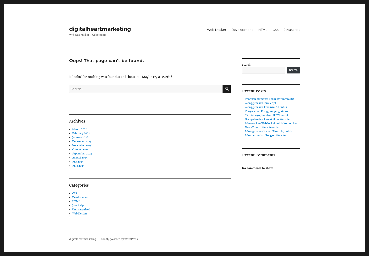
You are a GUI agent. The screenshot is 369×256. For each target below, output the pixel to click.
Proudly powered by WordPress (119, 239)
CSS (276, 30)
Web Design (216, 30)
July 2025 (78, 161)
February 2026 (81, 133)
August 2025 (80, 157)
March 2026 (79, 129)
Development (242, 30)
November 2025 (82, 145)
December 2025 (81, 141)
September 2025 (82, 153)
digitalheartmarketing (100, 29)
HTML (262, 30)
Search (246, 64)
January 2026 (80, 137)
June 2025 (78, 165)
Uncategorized (81, 209)
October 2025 (80, 149)
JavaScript (292, 30)
